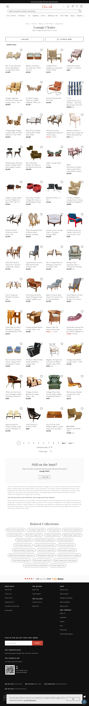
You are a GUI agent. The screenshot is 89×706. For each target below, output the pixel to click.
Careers (62, 621)
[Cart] (81, 6)
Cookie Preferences (29, 700)
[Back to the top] (84, 694)
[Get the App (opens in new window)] (10, 670)
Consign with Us (37, 602)
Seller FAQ (35, 606)
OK (73, 699)
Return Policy (9, 598)
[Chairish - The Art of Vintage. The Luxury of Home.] (47, 6)
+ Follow (25, 39)
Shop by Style (64, 589)
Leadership (63, 617)
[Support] (84, 701)
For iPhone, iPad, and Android (13, 661)
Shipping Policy (9, 602)
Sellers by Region (65, 602)
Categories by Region (66, 598)
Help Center (8, 589)
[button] (7, 6)
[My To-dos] (68, 6)
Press (61, 625)
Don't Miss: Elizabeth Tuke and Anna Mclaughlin (44, 1)
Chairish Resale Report (66, 634)
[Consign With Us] (72, 6)
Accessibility (9, 610)
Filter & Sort (66, 39)
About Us (62, 613)
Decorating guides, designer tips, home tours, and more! (21, 653)
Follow (45, 477)
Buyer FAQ (35, 589)
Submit (37, 643)
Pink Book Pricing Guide (12, 606)
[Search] (80, 11)
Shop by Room (64, 606)
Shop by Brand (64, 594)
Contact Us (8, 594)
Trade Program (36, 594)
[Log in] (63, 6)
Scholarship (63, 630)
